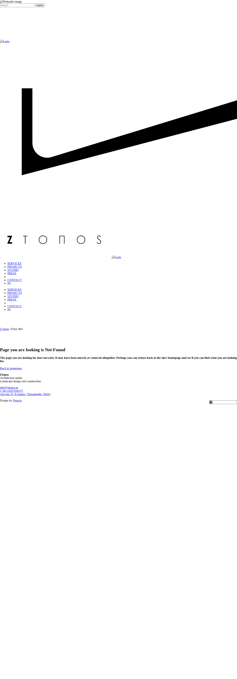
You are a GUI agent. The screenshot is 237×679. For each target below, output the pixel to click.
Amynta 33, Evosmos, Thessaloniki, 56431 (25, 394)
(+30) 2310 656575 (11, 390)
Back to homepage (11, 368)
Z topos (4, 329)
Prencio (17, 400)
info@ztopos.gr (9, 387)
